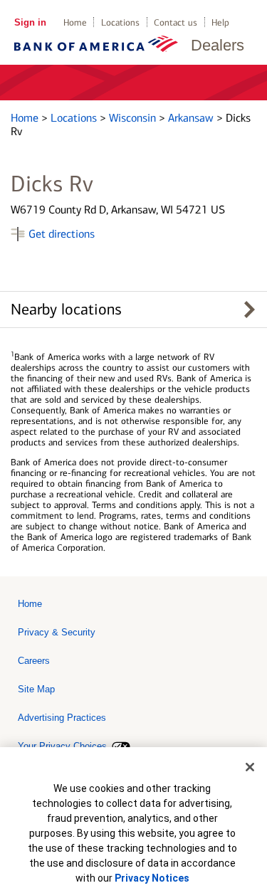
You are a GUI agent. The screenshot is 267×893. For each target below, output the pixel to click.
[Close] (250, 767)
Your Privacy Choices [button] (62, 746)
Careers (34, 660)
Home (75, 22)
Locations (120, 22)
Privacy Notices (152, 878)
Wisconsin (134, 118)
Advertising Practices (62, 717)
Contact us (175, 22)
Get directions (61, 234)
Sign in (30, 22)
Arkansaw (192, 118)
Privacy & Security (56, 632)
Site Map (36, 689)
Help (220, 22)
